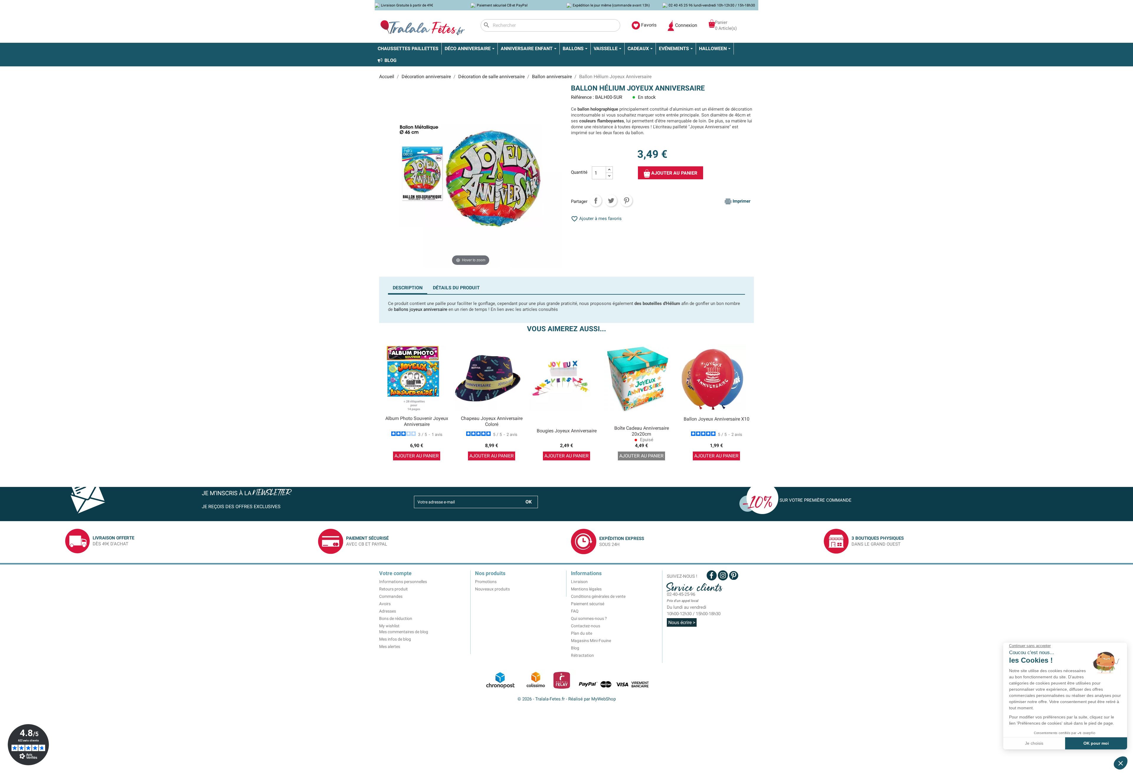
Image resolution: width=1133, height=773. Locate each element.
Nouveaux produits (492, 589)
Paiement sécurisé (587, 603)
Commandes (390, 596)
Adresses (387, 611)
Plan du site (581, 633)
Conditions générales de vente (598, 596)
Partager (596, 200)
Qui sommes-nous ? (589, 618)
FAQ (575, 611)
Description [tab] (408, 288)
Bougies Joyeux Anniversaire (567, 431)
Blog (575, 648)
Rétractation (582, 655)
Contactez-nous (585, 625)
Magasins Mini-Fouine (591, 640)
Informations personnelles (403, 581)
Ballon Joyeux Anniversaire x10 (716, 419)
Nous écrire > (681, 622)
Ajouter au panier (673, 173)
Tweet (611, 200)
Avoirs (385, 603)
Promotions (486, 581)
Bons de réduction (395, 618)
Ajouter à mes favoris (596, 218)
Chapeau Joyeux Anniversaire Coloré (492, 421)
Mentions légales (586, 589)
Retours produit (393, 589)
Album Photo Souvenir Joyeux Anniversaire (416, 421)
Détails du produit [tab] (456, 288)
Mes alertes (389, 646)
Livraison (579, 581)
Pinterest (626, 200)
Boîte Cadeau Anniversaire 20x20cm (641, 431)
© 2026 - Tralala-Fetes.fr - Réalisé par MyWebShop (567, 699)
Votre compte (395, 573)
